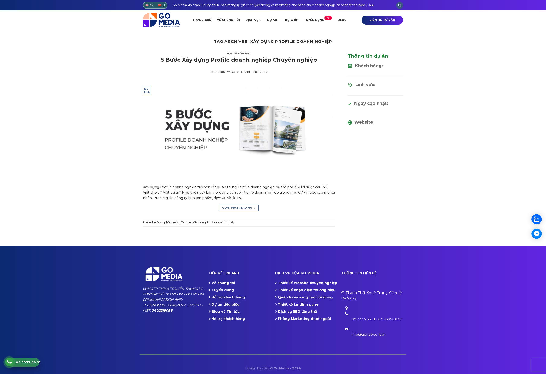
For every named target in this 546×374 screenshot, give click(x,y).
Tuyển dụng (317, 19)
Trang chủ (202, 20)
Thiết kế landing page (298, 304)
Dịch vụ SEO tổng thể (297, 312)
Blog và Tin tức (226, 312)
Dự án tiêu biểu (226, 304)
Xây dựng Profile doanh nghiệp (214, 222)
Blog (342, 20)
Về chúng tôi (228, 20)
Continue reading (239, 207)
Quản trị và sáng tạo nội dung (305, 297)
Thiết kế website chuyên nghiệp (307, 283)
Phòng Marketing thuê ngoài (304, 319)
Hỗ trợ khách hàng (228, 297)
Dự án (272, 20)
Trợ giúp (290, 20)
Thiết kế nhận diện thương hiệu (306, 290)
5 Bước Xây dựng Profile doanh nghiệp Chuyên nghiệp (239, 59)
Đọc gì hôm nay (239, 53)
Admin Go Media (256, 71)
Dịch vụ (251, 20)
